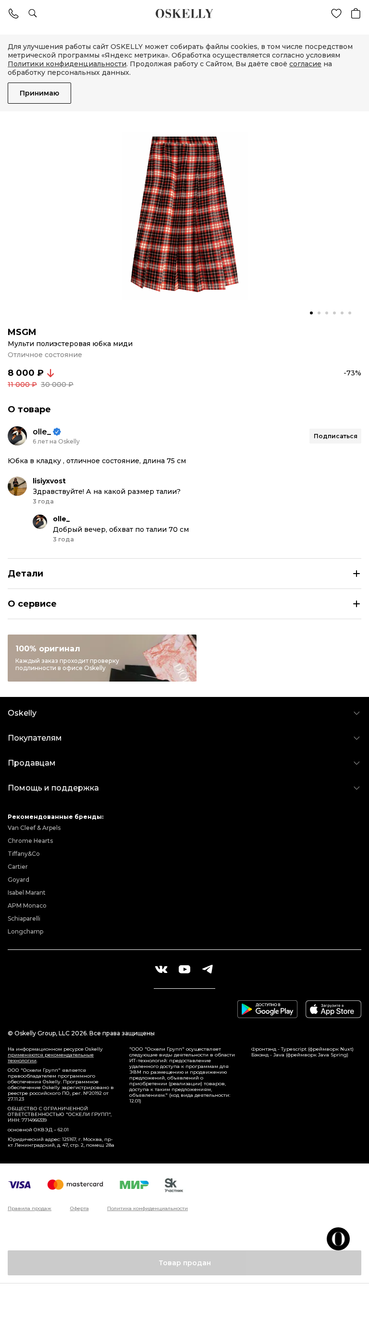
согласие (305, 64)
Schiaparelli (24, 918)
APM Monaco (27, 905)
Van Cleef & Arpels (34, 827)
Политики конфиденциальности (67, 64)
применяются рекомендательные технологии (51, 1058)
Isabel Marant (27, 892)
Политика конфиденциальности (147, 1208)
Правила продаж (29, 1208)
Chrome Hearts (30, 840)
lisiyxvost (49, 481)
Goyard (18, 879)
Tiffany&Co (24, 853)
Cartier (18, 866)
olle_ (42, 431)
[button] (311, 313)
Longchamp (25, 931)
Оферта (79, 1208)
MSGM (22, 332)
